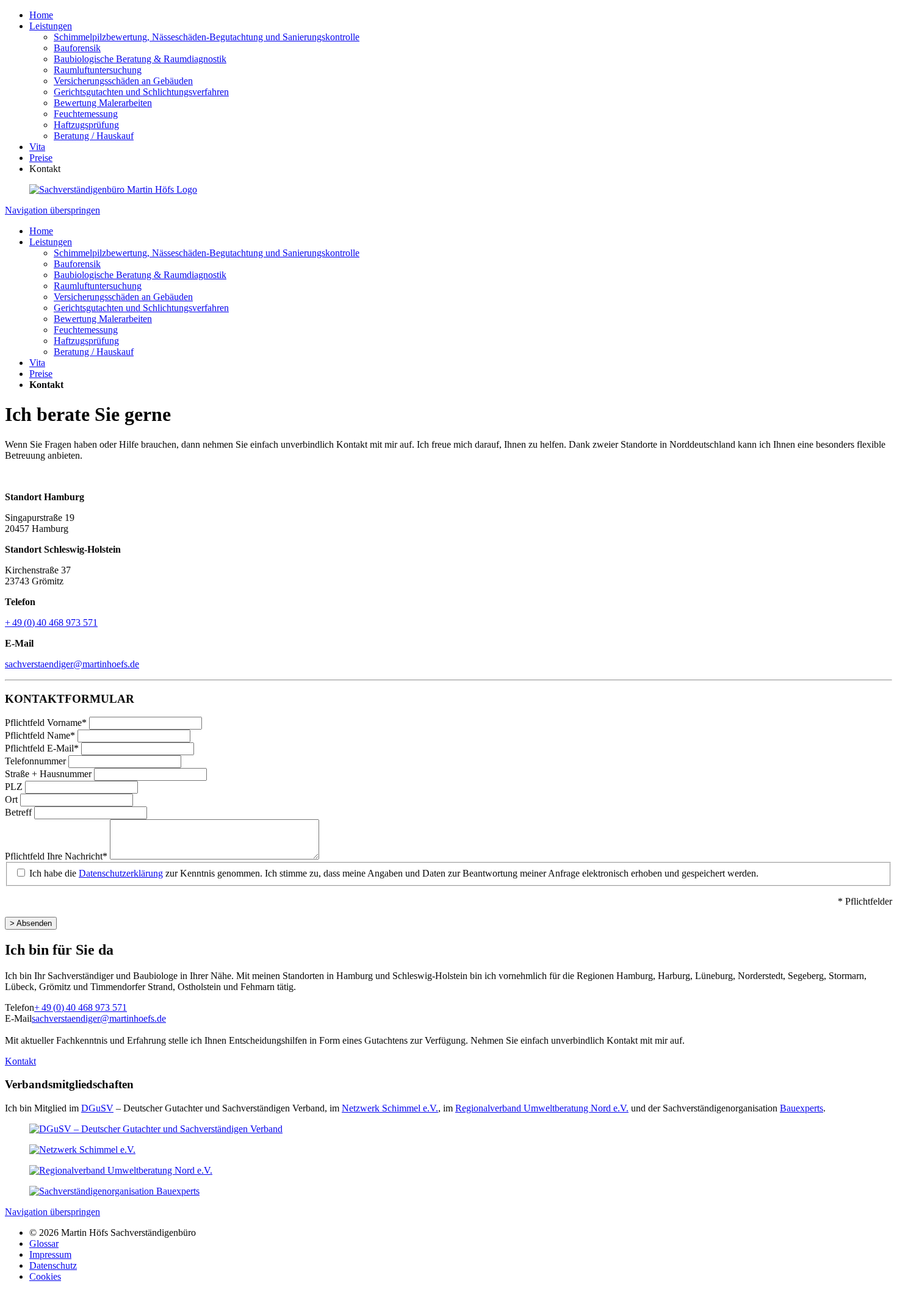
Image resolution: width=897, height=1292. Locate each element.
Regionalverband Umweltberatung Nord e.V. (542, 1108)
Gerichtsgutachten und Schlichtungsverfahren (141, 92)
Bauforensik (77, 48)
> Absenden (31, 923)
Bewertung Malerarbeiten (103, 103)
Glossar (44, 1243)
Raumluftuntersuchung (98, 70)
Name (40, 735)
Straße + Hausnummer (49, 774)
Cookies (45, 1276)
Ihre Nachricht (56, 856)
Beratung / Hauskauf (94, 136)
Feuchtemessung (86, 114)
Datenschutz (53, 1265)
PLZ (15, 786)
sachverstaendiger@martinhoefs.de (72, 664)
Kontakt (20, 1061)
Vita (37, 147)
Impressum (50, 1254)
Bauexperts (801, 1108)
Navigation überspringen (52, 210)
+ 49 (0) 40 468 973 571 (51, 622)
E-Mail (42, 748)
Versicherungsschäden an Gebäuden (123, 81)
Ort (12, 799)
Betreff (19, 812)
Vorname (46, 722)
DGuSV (97, 1108)
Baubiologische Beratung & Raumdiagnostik (140, 59)
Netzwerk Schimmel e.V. (390, 1108)
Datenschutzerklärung (121, 873)
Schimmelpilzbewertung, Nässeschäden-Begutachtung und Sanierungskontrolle (206, 37)
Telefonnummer (36, 761)
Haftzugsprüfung (86, 125)
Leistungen (50, 26)
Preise (40, 158)
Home (41, 15)
